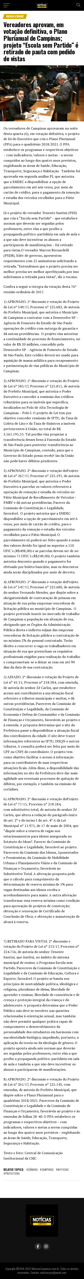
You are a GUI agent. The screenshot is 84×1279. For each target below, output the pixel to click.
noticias (63, 1169)
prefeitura (12, 1173)
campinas (48, 1169)
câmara (33, 1169)
